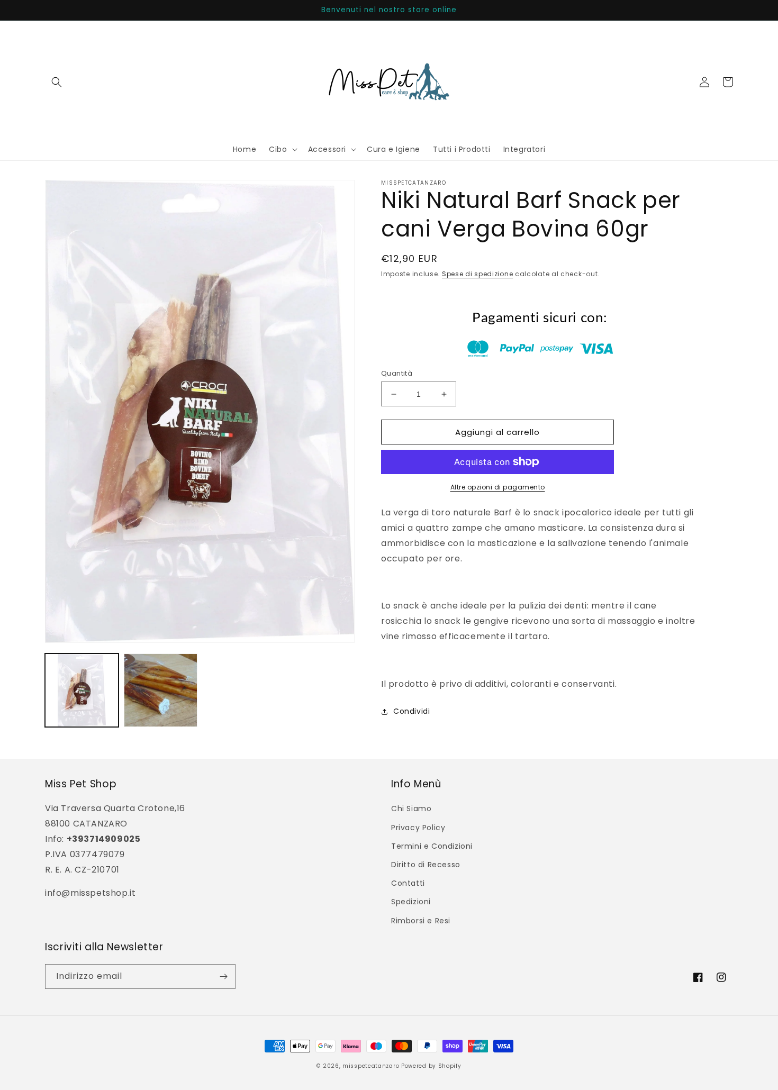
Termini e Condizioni (432, 846)
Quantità (396, 373)
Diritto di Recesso (425, 864)
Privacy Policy (418, 827)
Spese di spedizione (477, 273)
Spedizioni (411, 901)
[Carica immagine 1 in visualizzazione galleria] (82, 690)
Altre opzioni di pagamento (497, 487)
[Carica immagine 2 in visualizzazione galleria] (160, 690)
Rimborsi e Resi (420, 920)
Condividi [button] (411, 711)
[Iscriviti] (223, 976)
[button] (56, 82)
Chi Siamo (411, 808)
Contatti (408, 883)
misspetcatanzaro (370, 1066)
